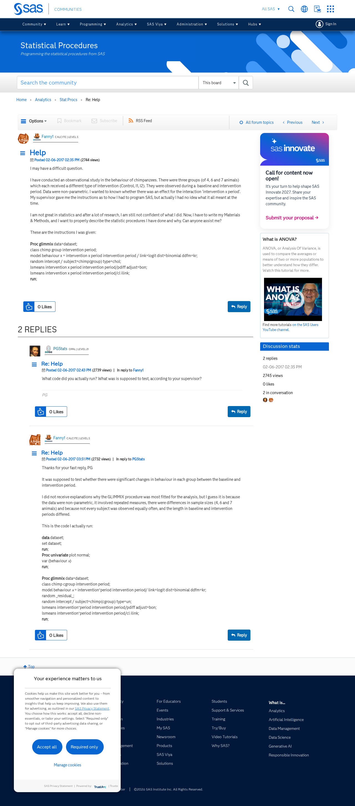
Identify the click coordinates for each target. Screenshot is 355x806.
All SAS (268, 8)
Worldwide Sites (304, 9)
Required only (84, 746)
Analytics (124, 24)
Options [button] (36, 121)
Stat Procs (68, 99)
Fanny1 (48, 136)
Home (21, 99)
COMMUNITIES (68, 9)
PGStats (60, 348)
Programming (91, 24)
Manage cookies (67, 765)
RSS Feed (144, 120)
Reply (242, 306)
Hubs (252, 24)
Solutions (225, 24)
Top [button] (31, 666)
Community (32, 24)
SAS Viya (155, 24)
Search (291, 9)
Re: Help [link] (93, 99)
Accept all (47, 746)
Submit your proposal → (292, 218)
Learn (61, 24)
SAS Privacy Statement (92, 708)
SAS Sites (330, 9)
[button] (24, 153)
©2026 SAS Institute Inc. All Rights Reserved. (168, 789)
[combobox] (135, 82)
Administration (190, 24)
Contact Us (317, 9)
